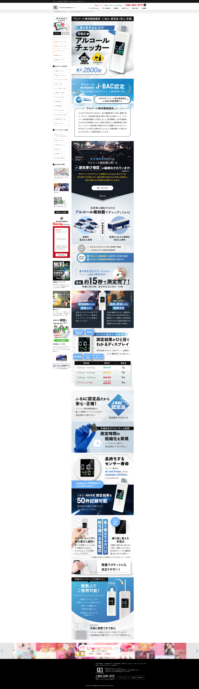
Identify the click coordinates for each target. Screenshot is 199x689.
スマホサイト (65, 33)
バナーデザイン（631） (60, 51)
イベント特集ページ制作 (60, 88)
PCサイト (57, 33)
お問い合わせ (135, 8)
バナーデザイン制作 (59, 97)
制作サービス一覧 (59, 123)
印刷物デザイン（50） (60, 59)
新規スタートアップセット (61, 75)
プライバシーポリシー (123, 677)
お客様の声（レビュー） (60, 144)
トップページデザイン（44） (61, 37)
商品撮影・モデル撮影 (60, 92)
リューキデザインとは (93, 8)
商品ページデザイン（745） (61, 41)
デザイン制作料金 (106, 8)
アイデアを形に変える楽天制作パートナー (66, 7)
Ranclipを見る (61, 255)
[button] (2, 651)
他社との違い (58, 149)
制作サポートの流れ (59, 140)
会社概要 (144, 8)
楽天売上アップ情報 (61, 212)
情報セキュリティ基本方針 (137, 677)
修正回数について (59, 153)
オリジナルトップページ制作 (61, 79)
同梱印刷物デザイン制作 (60, 119)
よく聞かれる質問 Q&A (60, 158)
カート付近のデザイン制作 (61, 114)
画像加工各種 (58, 101)
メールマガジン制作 (59, 110)
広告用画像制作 (58, 106)
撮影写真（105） (58, 55)
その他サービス (125, 8)
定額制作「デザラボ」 (60, 71)
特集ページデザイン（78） (61, 46)
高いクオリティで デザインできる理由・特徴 (61, 135)
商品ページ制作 (58, 84)
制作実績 (116, 8)
